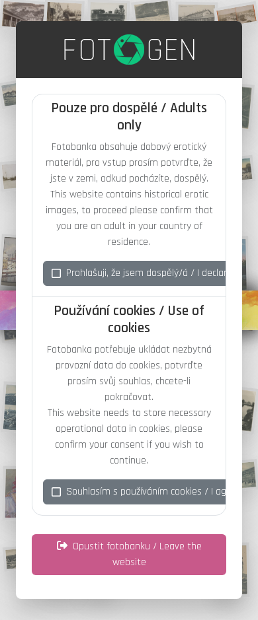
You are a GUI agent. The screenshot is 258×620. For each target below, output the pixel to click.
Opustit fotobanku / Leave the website (137, 554)
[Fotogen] (129, 49)
